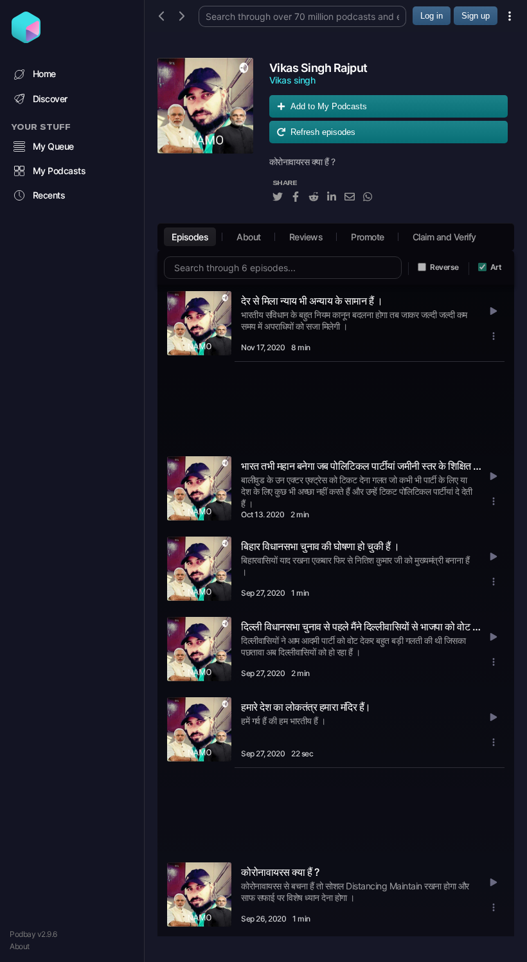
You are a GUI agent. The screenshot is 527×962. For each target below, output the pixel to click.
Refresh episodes (322, 132)
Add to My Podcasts (328, 106)
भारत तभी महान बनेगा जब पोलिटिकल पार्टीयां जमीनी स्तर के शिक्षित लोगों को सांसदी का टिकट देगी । (362, 465)
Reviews (306, 236)
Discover (50, 98)
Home (44, 73)
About (20, 946)
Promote (367, 236)
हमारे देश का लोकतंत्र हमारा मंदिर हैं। (306, 706)
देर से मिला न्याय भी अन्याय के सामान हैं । (311, 300)
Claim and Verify (444, 236)
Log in (431, 16)
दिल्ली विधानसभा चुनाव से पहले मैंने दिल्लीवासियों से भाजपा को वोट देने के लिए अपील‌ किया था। (362, 626)
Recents (49, 195)
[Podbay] (26, 39)
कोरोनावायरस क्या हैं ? (280, 872)
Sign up (475, 16)
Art (496, 267)
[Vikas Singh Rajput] (205, 137)
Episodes (190, 236)
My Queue (53, 146)
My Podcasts (59, 170)
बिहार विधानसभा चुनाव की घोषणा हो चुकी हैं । (320, 546)
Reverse (444, 267)
